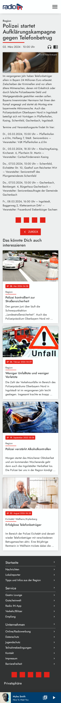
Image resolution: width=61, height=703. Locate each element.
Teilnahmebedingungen (18, 648)
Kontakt (9, 653)
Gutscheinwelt (13, 600)
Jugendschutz (12, 642)
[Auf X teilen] (26, 220)
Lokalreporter (12, 575)
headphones (49, 47)
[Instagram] (30, 674)
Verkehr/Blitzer (13, 611)
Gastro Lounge (13, 595)
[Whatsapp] (38, 674)
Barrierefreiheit (13, 664)
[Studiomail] (14, 674)
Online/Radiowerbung (18, 631)
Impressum (11, 658)
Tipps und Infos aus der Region (23, 580)
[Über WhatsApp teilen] (34, 220)
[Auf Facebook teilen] (18, 220)
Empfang (10, 617)
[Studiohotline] (46, 674)
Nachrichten (12, 569)
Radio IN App (13, 606)
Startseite (11, 562)
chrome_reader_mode (55, 47)
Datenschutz (12, 637)
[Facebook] (22, 674)
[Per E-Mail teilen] (42, 220)
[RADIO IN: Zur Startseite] (26, 6)
